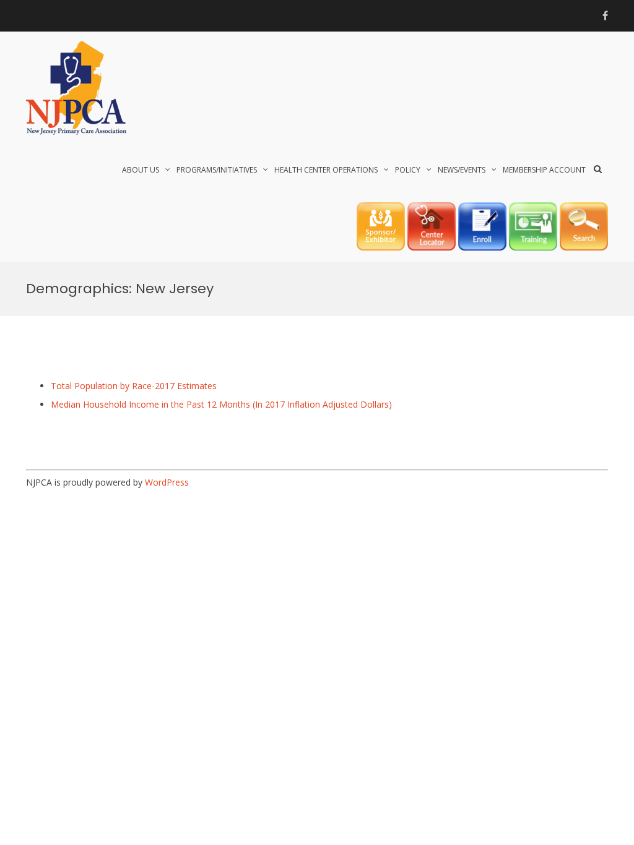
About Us (140, 170)
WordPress (167, 482)
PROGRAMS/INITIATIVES (216, 170)
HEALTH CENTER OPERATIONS (326, 170)
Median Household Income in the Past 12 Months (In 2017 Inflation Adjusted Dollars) (221, 404)
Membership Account (544, 170)
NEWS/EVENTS (461, 170)
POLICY (407, 170)
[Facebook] (605, 15)
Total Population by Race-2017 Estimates (134, 386)
